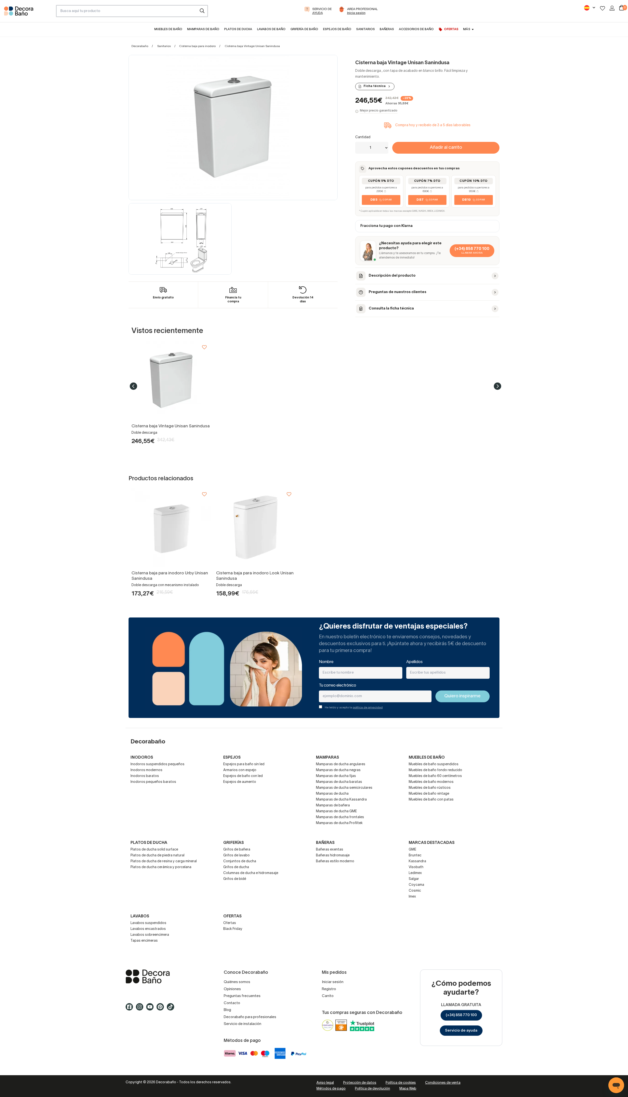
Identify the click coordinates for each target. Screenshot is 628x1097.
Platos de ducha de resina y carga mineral (164, 861)
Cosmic (415, 890)
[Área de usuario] (612, 8)
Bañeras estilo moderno (335, 861)
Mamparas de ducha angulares (340, 764)
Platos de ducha (149, 843)
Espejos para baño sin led (243, 764)
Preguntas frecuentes (242, 996)
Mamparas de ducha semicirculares (344, 787)
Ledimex (415, 873)
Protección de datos (359, 1083)
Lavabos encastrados (148, 929)
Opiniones (232, 989)
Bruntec (415, 855)
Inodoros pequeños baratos (153, 782)
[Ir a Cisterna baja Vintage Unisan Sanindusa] (171, 380)
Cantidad (362, 137)
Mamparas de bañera (333, 805)
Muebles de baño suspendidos (433, 764)
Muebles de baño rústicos (430, 787)
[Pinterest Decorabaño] (162, 1009)
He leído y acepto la (354, 707)
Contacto (232, 1003)
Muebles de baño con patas (431, 799)
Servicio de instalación (242, 1024)
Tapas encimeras (144, 940)
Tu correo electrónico (337, 685)
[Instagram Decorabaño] (141, 1009)
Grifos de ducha (236, 867)
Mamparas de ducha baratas (339, 782)
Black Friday (232, 929)
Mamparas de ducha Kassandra (341, 799)
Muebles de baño (427, 757)
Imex (412, 896)
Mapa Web (407, 1088)
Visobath (416, 867)
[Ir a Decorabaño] (167, 976)
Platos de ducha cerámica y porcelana (161, 867)
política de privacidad (368, 707)
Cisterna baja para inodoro (197, 46)
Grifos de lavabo (236, 855)
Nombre (326, 662)
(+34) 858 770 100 (461, 1015)
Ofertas (229, 923)
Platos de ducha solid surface (154, 849)
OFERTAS (232, 916)
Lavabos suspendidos (148, 923)
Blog (227, 1010)
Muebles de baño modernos (431, 782)
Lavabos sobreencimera (150, 935)
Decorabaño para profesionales (250, 1017)
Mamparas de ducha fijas (336, 776)
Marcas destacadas (432, 843)
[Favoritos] (602, 8)
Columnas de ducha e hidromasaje (250, 873)
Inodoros (142, 757)
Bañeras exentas (329, 849)
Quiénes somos (237, 982)
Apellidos (414, 662)
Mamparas (327, 757)
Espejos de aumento (239, 782)
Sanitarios (164, 46)
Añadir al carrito (446, 148)
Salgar (414, 879)
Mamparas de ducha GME (336, 811)
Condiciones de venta (442, 1083)
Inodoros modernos (146, 770)
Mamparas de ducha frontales (340, 817)
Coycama (416, 885)
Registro (329, 989)
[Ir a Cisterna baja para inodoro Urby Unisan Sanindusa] (171, 527)
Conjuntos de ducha (239, 861)
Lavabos (140, 916)
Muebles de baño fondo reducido (435, 770)
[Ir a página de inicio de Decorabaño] (28, 12)
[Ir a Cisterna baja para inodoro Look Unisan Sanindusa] (256, 527)
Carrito (328, 996)
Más (466, 29)
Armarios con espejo (239, 770)
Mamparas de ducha (332, 793)
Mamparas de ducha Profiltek (339, 823)
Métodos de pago (331, 1088)
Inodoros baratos (145, 776)
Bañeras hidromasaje (333, 855)
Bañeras (325, 843)
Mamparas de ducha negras (338, 770)
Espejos (232, 757)
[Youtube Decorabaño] (151, 1009)
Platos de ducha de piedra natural (157, 855)
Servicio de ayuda (461, 1030)
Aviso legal (325, 1083)
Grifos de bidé (234, 879)
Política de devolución (372, 1088)
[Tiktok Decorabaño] (172, 1009)
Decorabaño (139, 46)
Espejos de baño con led (243, 776)
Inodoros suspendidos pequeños (157, 764)
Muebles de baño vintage (429, 793)
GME (412, 849)
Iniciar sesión (332, 982)
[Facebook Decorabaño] (131, 1009)
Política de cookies (401, 1083)
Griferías (233, 843)
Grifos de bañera (236, 849)
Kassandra (417, 861)
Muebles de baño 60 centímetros (435, 776)
